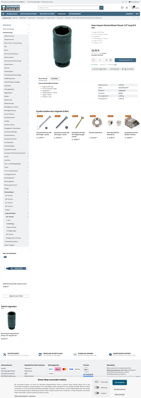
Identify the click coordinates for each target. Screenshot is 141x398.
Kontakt (3, 368)
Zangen (6, 188)
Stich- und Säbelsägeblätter (12, 164)
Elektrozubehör (9, 57)
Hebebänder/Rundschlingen (12, 75)
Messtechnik (8, 100)
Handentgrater (8, 71)
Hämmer (7, 68)
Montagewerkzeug (9, 110)
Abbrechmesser (9, 36)
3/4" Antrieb (9, 206)
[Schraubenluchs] (10, 8)
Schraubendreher (9, 135)
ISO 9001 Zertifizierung (8, 376)
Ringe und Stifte (11, 227)
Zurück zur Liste (6, 18)
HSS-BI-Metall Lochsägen (12, 82)
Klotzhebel (7, 86)
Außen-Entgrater (9, 245)
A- (126, 2)
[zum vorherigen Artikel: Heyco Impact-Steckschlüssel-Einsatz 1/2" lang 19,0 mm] (134, 18)
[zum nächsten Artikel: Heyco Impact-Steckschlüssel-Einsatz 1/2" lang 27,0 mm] (138, 18)
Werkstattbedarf (9, 178)
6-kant (9, 220)
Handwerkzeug (7, 32)
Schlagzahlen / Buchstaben (12, 128)
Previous (37, 127)
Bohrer (6, 50)
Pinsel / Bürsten (9, 114)
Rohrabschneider (9, 117)
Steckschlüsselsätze (11, 241)
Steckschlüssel (9, 192)
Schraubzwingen (9, 146)
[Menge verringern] (93, 60)
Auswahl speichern (119, 389)
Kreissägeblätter (9, 89)
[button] (122, 8)
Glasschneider (8, 64)
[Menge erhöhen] (111, 60)
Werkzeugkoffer (9, 181)
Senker (6, 156)
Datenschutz (28, 371)
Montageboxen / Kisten (11, 107)
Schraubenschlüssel (10, 139)
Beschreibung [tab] (43, 78)
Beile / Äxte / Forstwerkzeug (12, 43)
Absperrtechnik (9, 39)
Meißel (6, 96)
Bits (5, 46)
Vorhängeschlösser (10, 174)
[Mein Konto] (127, 8)
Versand (104, 53)
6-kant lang (122, 90)
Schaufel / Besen (9, 125)
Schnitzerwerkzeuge (10, 132)
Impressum (28, 368)
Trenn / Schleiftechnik (11, 171)
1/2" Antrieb (9, 203)
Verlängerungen (11, 231)
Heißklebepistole (9, 78)
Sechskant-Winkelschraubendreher (15, 153)
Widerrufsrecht (29, 376)
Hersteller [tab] (55, 78)
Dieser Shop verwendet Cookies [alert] (52, 379)
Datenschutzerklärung (113, 370)
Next (139, 127)
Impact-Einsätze (10, 213)
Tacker (6, 167)
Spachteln (7, 160)
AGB (26, 373)
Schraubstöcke (8, 142)
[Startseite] (3, 14)
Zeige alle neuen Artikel (16, 296)
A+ (123, 2)
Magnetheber (8, 93)
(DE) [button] (115, 64)
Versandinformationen (8, 373)
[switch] (97, 382)
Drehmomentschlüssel (11, 54)
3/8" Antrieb (9, 199)
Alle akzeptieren (120, 382)
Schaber (6, 121)
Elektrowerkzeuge (8, 29)
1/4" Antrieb (9, 195)
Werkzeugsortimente (10, 185)
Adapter (7, 210)
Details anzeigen (120, 394)
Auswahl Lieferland (97, 55)
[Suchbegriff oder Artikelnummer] (101, 8)
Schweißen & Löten (10, 149)
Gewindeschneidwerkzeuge (12, 61)
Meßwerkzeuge (9, 103)
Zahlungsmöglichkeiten (8, 371)
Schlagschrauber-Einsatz (13, 238)
